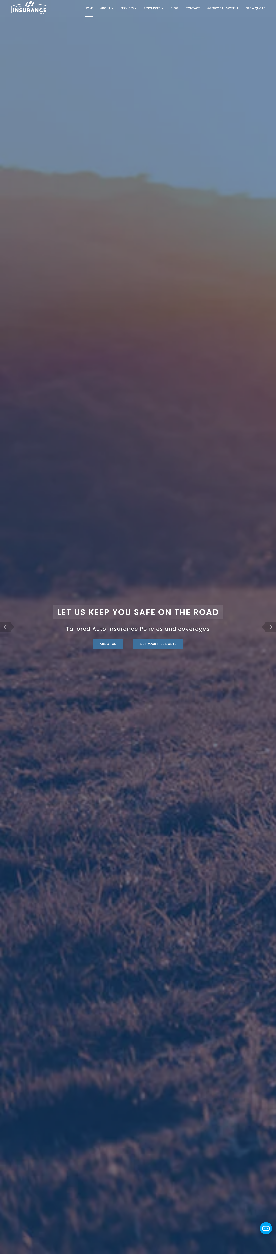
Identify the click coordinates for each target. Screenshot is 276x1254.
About (105, 8)
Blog (174, 8)
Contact (192, 8)
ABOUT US (108, 643)
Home (89, 8)
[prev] (5, 627)
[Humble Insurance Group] (29, 7)
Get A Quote (255, 8)
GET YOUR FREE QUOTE (158, 643)
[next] (271, 627)
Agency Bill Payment (222, 8)
